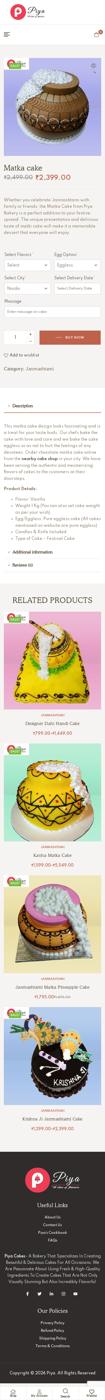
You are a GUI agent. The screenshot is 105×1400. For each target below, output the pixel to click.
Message (12, 302)
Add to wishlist (24, 355)
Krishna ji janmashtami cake (52, 1118)
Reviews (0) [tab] (22, 565)
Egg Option (75, 254)
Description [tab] (22, 405)
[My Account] (39, 1391)
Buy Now (74, 337)
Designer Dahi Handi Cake (52, 723)
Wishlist (91, 1395)
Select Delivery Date (77, 278)
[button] (93, 69)
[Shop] (13, 1391)
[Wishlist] (91, 1391)
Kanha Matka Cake (52, 855)
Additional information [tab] (32, 552)
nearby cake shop (40, 459)
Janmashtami (40, 368)
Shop (13, 1395)
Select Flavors (27, 254)
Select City (24, 278)
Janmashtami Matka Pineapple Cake (52, 987)
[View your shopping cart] (96, 34)
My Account (39, 1395)
